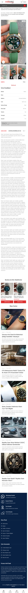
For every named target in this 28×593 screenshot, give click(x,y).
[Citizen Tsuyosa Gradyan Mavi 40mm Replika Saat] (7, 289)
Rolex (24, 81)
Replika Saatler (9, 12)
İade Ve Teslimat (6, 530)
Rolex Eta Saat (6, 557)
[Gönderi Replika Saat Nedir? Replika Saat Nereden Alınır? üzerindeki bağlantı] (13, 463)
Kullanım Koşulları (6, 535)
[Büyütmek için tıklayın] (3, 62)
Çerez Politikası (6, 538)
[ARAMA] (25, 6)
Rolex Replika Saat (6, 552)
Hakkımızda (5, 523)
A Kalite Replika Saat (7, 547)
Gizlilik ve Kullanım (6, 528)
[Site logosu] (9, 1)
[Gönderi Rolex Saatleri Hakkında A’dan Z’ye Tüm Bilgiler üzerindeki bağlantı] (13, 391)
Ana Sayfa (3, 12)
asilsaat (5, 328)
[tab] (4, 130)
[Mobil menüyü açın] (2, 2)
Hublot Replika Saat (7, 555)
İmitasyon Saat (6, 550)
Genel (3, 332)
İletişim (4, 526)
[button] (2, 42)
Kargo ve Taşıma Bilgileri (8, 533)
